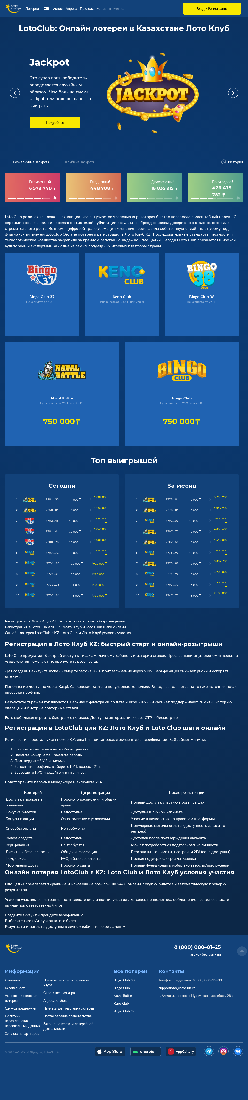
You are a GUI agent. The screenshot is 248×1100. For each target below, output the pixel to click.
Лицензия (12, 980)
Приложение (90, 8)
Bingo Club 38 (124, 980)
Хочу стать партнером (22, 1033)
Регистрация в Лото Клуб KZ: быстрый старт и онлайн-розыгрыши (65, 621)
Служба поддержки (20, 1008)
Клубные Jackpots (79, 162)
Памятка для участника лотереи (68, 1008)
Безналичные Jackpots (31, 162)
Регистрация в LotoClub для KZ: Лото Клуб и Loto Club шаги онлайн (65, 627)
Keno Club (121, 1003)
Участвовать (24, 329)
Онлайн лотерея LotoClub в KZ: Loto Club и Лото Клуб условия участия (68, 632)
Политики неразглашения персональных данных (22, 1021)
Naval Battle (123, 995)
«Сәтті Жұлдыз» (113, 9)
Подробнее (55, 122)
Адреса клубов (55, 1000)
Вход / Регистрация (212, 8)
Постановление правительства (67, 1016)
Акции (58, 8)
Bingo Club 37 (124, 1011)
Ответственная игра (59, 992)
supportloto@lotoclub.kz (177, 988)
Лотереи (32, 8)
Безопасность (15, 988)
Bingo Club (122, 988)
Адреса (71, 8)
